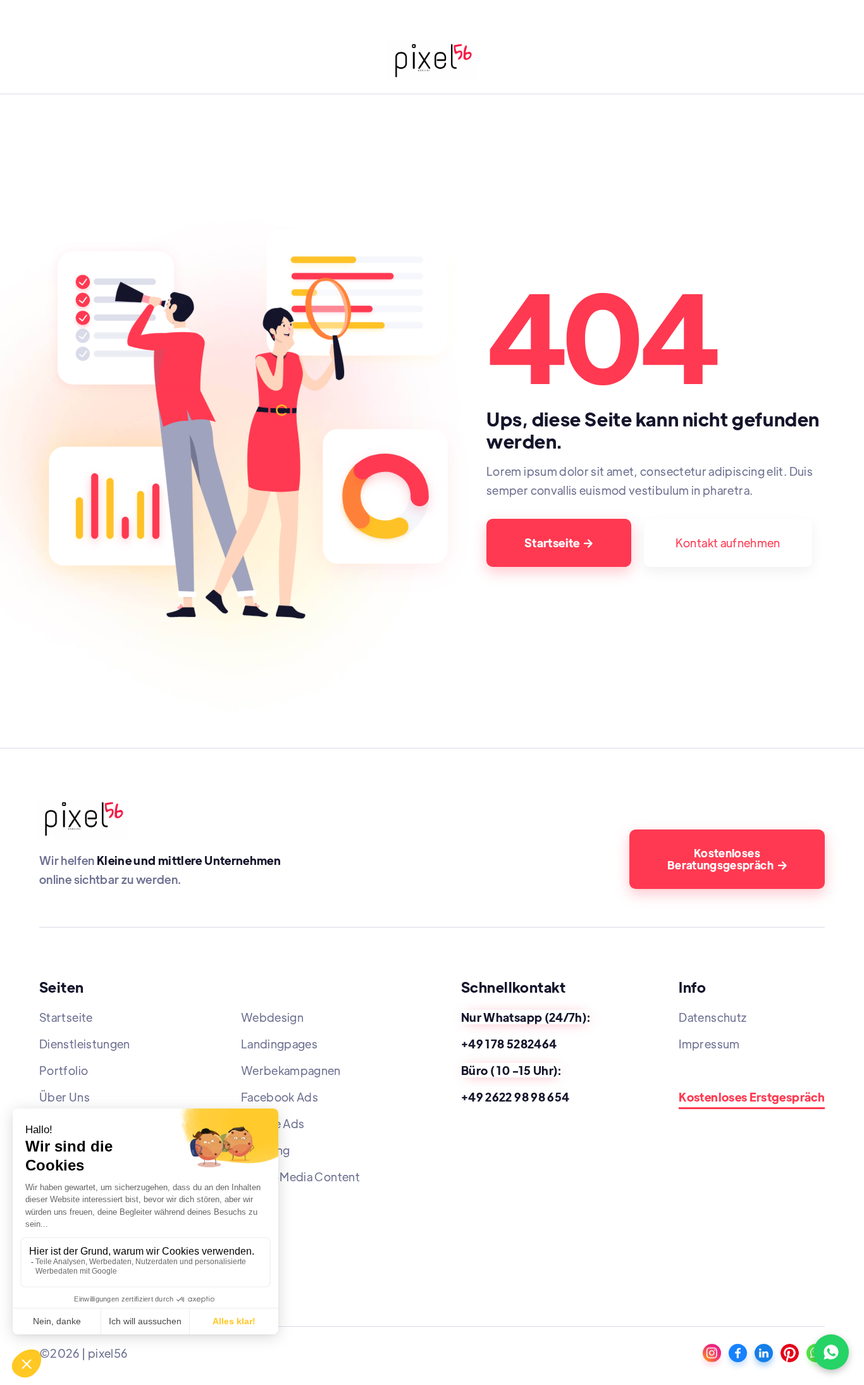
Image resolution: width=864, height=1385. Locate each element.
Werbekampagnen (291, 1070)
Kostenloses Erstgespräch (752, 1097)
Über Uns (64, 1097)
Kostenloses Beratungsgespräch (727, 859)
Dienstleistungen (84, 1043)
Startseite (558, 542)
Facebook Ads (279, 1097)
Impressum (709, 1043)
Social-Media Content (300, 1176)
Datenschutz (712, 1017)
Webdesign (272, 1017)
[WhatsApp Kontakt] (831, 1352)
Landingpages (279, 1043)
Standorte (706, 1070)
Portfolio (63, 1070)
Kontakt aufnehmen (728, 542)
